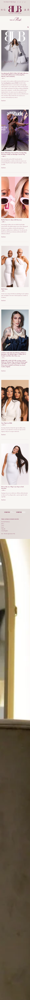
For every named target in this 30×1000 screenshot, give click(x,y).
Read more (3, 100)
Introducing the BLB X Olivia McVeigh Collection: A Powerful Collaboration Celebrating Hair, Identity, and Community (14, 74)
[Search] (5, 10)
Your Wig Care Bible (6, 423)
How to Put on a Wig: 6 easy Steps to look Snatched (12, 487)
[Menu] (2, 10)
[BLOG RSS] (28, 27)
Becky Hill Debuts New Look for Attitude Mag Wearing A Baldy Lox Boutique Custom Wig (13, 153)
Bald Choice (4, 289)
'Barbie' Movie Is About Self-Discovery (11, 220)
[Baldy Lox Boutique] (15, 9)
